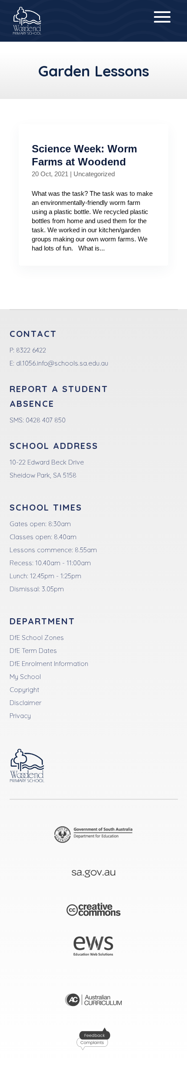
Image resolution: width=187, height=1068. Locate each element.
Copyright (24, 690)
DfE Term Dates (33, 650)
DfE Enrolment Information (49, 663)
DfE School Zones (37, 637)
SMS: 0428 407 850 (38, 420)
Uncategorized (94, 174)
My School (25, 676)
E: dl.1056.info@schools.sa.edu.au (59, 363)
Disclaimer (25, 703)
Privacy (20, 716)
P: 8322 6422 (28, 350)
